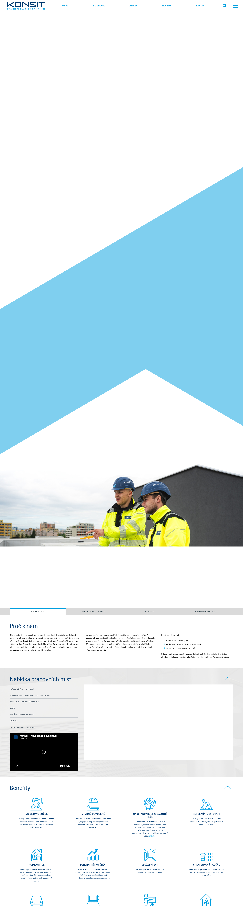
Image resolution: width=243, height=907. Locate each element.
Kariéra (132, 5)
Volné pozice (37, 611)
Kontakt (200, 5)
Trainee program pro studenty (24, 727)
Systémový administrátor (22, 714)
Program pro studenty (93, 611)
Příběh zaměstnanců (205, 611)
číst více (152, 836)
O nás (65, 5)
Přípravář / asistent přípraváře (24, 702)
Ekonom (13, 721)
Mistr (12, 708)
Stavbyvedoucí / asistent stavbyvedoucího (29, 695)
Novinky (166, 5)
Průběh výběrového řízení (22, 689)
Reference (99, 5)
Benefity (149, 611)
